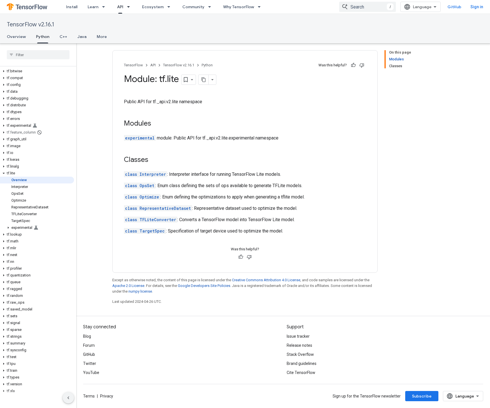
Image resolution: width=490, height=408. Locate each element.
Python (42, 36)
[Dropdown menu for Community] (211, 7)
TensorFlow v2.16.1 (30, 24)
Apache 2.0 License (128, 286)
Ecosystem (153, 6)
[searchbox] (38, 54)
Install (71, 6)
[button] (37, 71)
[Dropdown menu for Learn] (105, 7)
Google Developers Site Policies (204, 286)
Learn (93, 6)
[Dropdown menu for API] (130, 7)
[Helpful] (353, 65)
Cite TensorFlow (301, 372)
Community (193, 6)
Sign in (476, 7)
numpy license (140, 291)
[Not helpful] (362, 65)
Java (81, 36)
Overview (16, 36)
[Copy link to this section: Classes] (154, 160)
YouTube (91, 372)
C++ (63, 36)
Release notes (299, 345)
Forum (89, 345)
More (102, 36)
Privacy (106, 396)
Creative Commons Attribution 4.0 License (266, 280)
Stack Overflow (300, 354)
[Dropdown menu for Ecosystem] (170, 7)
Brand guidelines (301, 363)
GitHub (454, 6)
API (120, 6)
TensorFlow (133, 65)
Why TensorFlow (238, 6)
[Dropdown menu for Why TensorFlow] (261, 7)
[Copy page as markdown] (203, 79)
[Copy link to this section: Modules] (156, 124)
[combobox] (367, 7)
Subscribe (422, 396)
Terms (89, 396)
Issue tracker (298, 336)
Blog (87, 336)
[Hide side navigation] (68, 397)
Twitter (89, 363)
